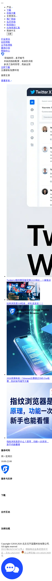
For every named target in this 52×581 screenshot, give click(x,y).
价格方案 (11, 13)
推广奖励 (11, 19)
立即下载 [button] (5, 67)
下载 (9, 10)
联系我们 (11, 25)
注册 (9, 34)
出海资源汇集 (13, 27)
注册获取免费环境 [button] (10, 70)
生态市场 (11, 22)
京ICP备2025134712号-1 (12, 549)
